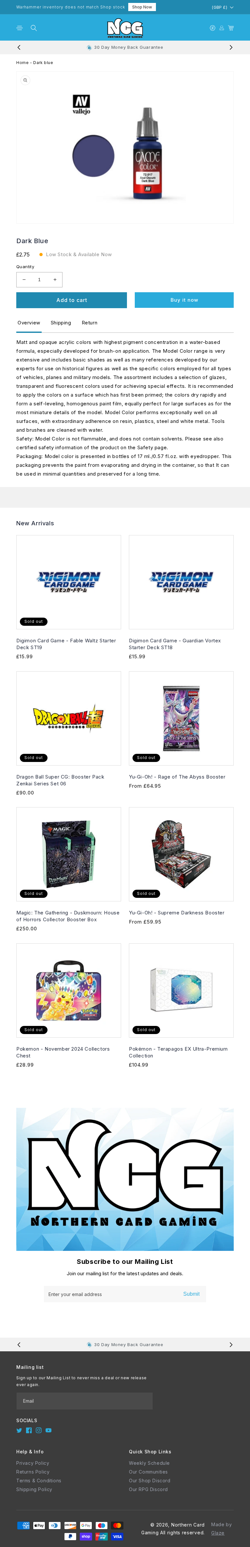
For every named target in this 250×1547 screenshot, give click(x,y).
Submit (191, 1294)
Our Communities (148, 1472)
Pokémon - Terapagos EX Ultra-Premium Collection (178, 1052)
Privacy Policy (32, 1463)
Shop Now (142, 7)
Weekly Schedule (149, 1463)
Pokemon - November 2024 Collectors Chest (63, 1052)
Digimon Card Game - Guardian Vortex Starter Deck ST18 (175, 643)
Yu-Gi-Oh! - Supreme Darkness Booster (177, 913)
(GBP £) (219, 7)
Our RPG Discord (148, 1489)
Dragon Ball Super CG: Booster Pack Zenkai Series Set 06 (60, 780)
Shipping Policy (34, 1489)
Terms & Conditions (39, 1480)
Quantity (25, 266)
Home (22, 62)
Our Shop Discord (150, 1480)
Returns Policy (32, 1472)
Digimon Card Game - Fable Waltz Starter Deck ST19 (66, 643)
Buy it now (184, 300)
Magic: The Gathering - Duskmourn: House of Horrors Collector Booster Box (67, 916)
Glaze (218, 1533)
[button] (19, 28)
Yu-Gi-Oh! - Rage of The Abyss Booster (177, 777)
